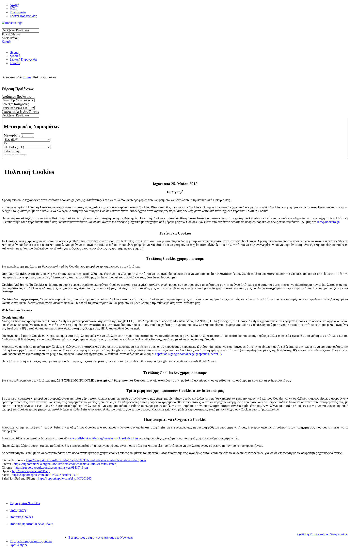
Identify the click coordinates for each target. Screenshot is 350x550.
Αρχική (14, 5)
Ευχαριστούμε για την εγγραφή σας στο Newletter (100, 537)
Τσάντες (15, 63)
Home (27, 77)
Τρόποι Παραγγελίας (23, 16)
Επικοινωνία (18, 12)
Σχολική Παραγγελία (23, 59)
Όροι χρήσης (18, 510)
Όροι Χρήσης (18, 545)
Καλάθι (6, 41)
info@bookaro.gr (328, 222)
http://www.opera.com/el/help (31, 471)
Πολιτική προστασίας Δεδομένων (31, 523)
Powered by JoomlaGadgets (16, 155)
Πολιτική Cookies (21, 517)
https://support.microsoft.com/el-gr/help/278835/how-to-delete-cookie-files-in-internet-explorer (86, 460)
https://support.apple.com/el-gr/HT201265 (65, 478)
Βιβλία (14, 52)
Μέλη (13, 8)
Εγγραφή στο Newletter (25, 503)
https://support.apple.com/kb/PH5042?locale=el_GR (45, 474)
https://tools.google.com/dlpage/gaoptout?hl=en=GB (188, 354)
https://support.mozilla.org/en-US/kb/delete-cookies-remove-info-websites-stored (65, 464)
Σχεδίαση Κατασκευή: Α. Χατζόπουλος (322, 534)
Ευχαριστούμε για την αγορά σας (31, 541)
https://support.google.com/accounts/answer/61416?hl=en (51, 467)
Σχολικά (15, 56)
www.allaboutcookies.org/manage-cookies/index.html (104, 438)
